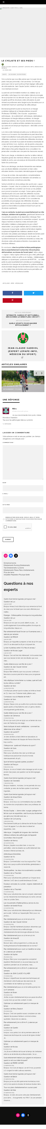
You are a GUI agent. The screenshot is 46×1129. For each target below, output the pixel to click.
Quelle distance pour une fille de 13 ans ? (18, 664)
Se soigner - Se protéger (17, 74)
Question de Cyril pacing (12, 819)
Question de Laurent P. (11, 732)
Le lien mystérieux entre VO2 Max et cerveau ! (19, 648)
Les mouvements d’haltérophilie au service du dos (21, 903)
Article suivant (23, 320)
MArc (14, 409)
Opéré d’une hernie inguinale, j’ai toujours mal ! (20, 599)
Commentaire (8, 442)
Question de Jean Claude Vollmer (15, 667)
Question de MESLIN (11, 637)
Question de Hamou (11, 840)
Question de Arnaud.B (11, 938)
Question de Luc (9, 602)
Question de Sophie (10, 954)
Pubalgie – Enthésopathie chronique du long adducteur (23, 615)
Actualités (7, 575)
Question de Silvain (10, 992)
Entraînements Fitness (11, 570)
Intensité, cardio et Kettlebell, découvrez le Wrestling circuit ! (23, 316)
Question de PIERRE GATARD (14, 1063)
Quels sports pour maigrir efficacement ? (23, 324)
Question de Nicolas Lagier (13, 650)
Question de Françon (11, 764)
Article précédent (23, 312)
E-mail (6, 493)
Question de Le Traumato (12, 873)
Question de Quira (10, 748)
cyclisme (7, 283)
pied (13, 283)
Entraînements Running (12, 565)
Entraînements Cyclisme (15, 568)
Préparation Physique (18, 575)
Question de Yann (10, 686)
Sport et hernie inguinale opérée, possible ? (19, 762)
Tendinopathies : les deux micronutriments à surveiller (22, 870)
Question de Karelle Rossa (13, 906)
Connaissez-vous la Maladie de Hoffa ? (17, 697)
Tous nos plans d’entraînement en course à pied (20, 1087)
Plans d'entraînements (26, 570)
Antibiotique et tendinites (12, 854)
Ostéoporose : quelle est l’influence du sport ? (20, 745)
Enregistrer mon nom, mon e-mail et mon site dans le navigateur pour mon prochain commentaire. (24, 519)
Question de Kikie (10, 1090)
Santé (4, 74)
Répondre (7, 424)
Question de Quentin (11, 1028)
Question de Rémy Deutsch (13, 1009)
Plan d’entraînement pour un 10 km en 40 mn (19, 919)
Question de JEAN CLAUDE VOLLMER (17, 973)
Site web (6, 504)
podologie (19, 283)
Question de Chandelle (12, 781)
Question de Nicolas (11, 1047)
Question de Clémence (12, 716)
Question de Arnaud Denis (13, 797)
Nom (5, 482)
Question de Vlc (9, 857)
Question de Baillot (10, 1077)
